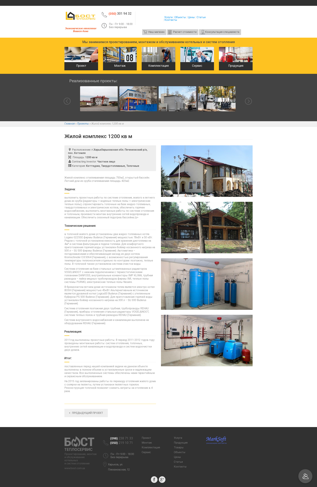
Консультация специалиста (222, 32)
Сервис (146, 452)
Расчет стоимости (184, 32)
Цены (191, 17)
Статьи (201, 17)
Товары (179, 447)
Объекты (180, 17)
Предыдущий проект (86, 413)
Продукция (181, 442)
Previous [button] (67, 101)
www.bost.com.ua (74, 468)
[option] (99, 101)
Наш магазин (156, 32)
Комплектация (151, 447)
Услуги (168, 17)
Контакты (170, 20)
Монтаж (147, 442)
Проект (146, 437)
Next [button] (248, 101)
